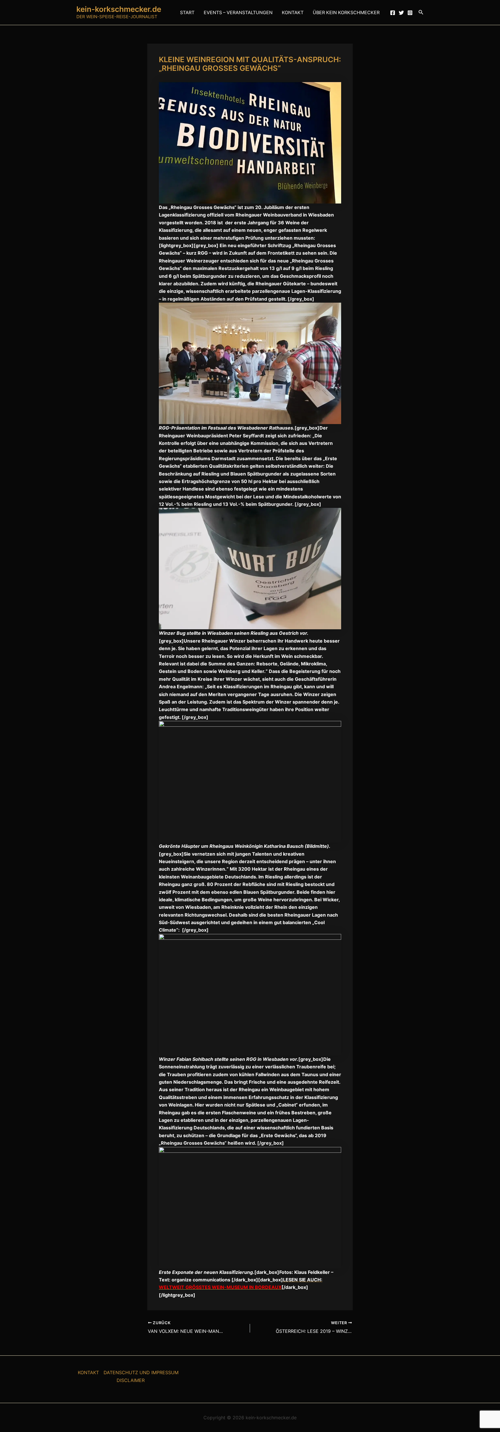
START (187, 12)
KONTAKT (293, 12)
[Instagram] (410, 12)
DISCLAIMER (131, 1380)
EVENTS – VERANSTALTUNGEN (238, 12)
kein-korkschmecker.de (118, 9)
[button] (421, 12)
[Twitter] (401, 12)
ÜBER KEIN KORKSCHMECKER (346, 12)
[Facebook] (392, 12)
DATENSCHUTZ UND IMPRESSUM (141, 1372)
